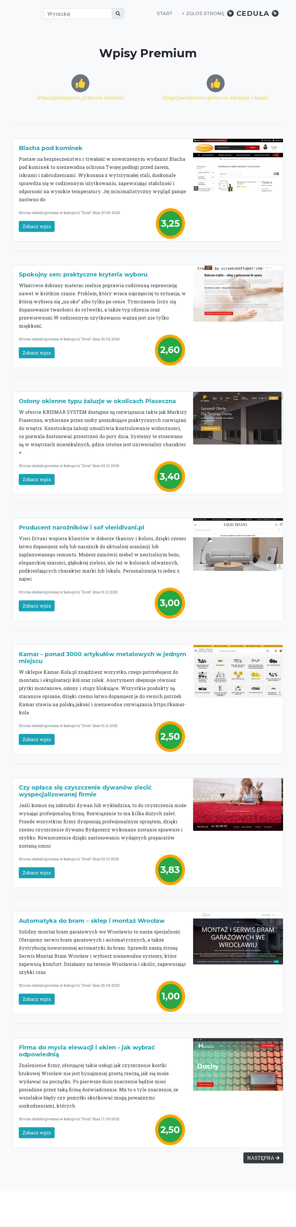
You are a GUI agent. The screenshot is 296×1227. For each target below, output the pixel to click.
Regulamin (211, 1212)
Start (165, 13)
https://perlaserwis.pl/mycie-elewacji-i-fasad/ (216, 98)
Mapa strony (241, 1212)
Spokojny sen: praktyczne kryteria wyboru (83, 274)
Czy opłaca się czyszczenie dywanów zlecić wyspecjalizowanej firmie (85, 791)
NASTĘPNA (261, 1158)
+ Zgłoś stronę (203, 13)
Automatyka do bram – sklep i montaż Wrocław (92, 920)
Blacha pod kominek (50, 148)
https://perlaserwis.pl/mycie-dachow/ (80, 98)
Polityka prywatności (228, 1205)
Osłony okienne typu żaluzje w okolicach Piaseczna (97, 401)
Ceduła (253, 13)
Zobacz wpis (37, 226)
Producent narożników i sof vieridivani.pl (81, 527)
